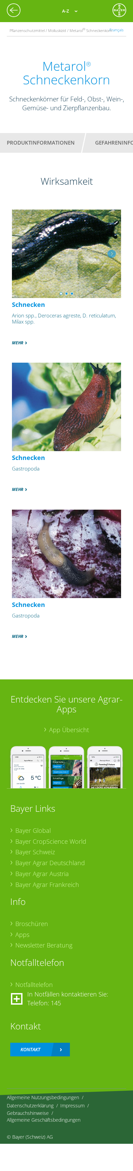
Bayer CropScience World (50, 841)
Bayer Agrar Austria (42, 874)
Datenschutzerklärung (30, 1105)
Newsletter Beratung (43, 945)
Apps (22, 934)
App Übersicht (69, 730)
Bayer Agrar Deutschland (50, 863)
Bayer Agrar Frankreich (47, 884)
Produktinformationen (41, 142)
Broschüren (31, 924)
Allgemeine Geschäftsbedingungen (43, 1120)
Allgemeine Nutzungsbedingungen (43, 1097)
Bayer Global (33, 830)
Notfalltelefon (34, 984)
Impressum (72, 1105)
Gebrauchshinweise (28, 1113)
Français (116, 29)
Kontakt (30, 1049)
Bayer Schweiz (35, 852)
